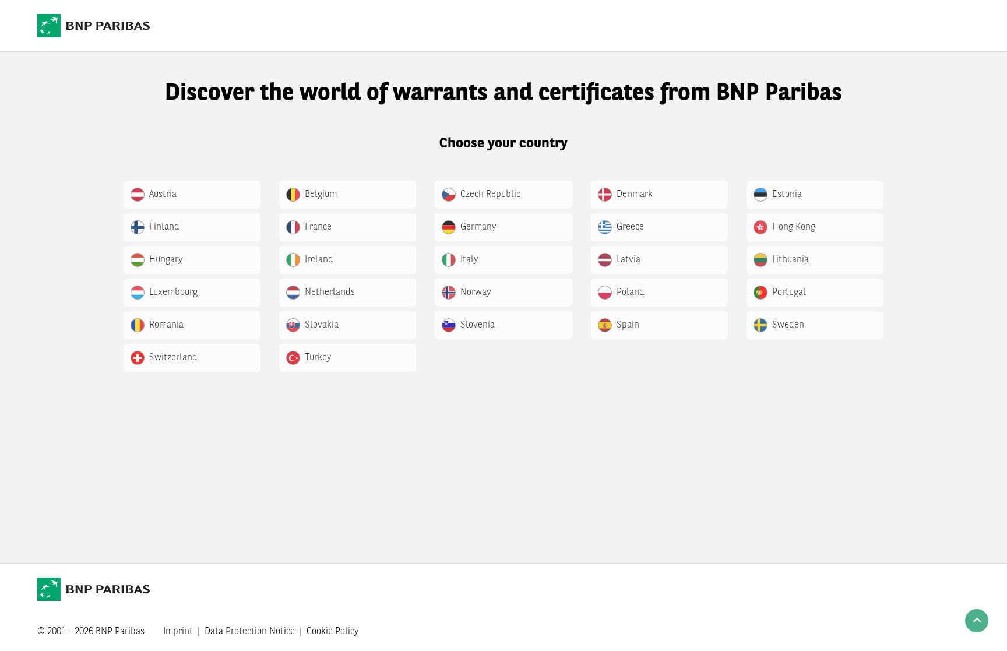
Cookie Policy (333, 631)
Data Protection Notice (250, 631)
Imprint (178, 631)
